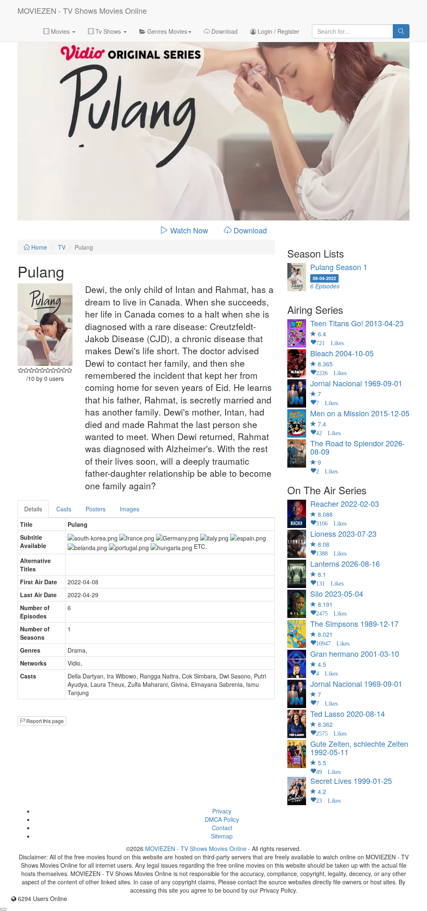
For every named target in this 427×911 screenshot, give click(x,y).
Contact (222, 827)
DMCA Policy (222, 819)
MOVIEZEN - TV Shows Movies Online (82, 10)
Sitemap (222, 836)
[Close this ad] (3, 909)
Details (33, 509)
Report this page (44, 720)
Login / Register (277, 31)
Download (224, 31)
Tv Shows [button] (108, 31)
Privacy (221, 811)
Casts (63, 509)
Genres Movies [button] (166, 31)
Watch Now (189, 230)
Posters (95, 509)
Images (129, 509)
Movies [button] (60, 31)
